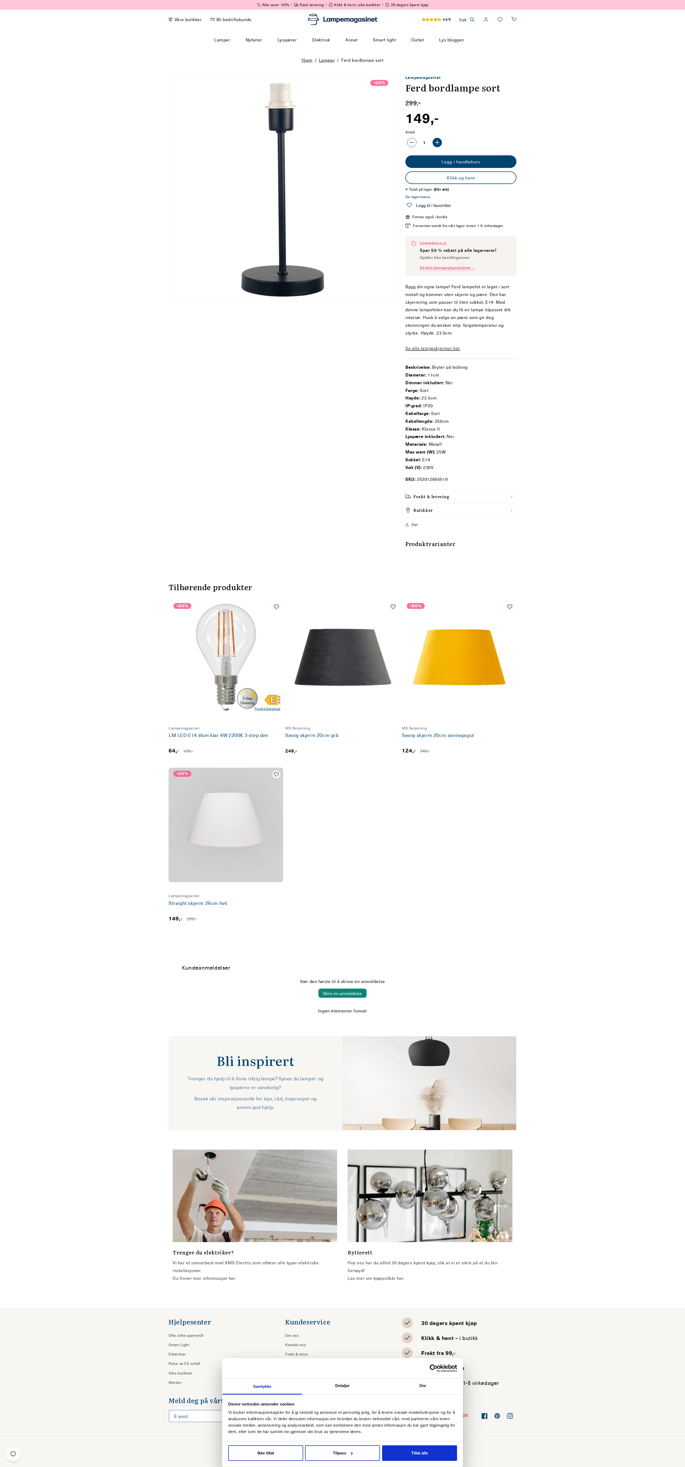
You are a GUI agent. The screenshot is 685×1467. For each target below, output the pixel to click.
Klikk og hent (461, 177)
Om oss (292, 1335)
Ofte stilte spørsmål (186, 1335)
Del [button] (415, 524)
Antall (410, 132)
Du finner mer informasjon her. (205, 1278)
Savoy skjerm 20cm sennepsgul (438, 735)
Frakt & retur (296, 1354)
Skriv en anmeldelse (342, 993)
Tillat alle (419, 1453)
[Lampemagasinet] (342, 19)
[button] (513, 19)
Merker (175, 1382)
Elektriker (177, 1354)
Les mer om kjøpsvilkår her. (376, 1278)
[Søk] (393, 50)
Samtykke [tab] (262, 1386)
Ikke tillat (265, 1453)
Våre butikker (180, 1373)
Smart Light (179, 1344)
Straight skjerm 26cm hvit (198, 903)
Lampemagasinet (423, 77)
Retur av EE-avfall (184, 1363)
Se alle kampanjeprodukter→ (447, 267)
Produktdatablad (267, 708)
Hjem (307, 60)
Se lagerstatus (418, 196)
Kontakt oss (295, 1344)
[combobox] (335, 49)
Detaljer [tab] (342, 1385)
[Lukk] (406, 49)
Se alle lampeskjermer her (432, 348)
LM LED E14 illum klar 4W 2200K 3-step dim (219, 735)
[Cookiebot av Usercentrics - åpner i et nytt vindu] (433, 1368)
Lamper (327, 60)
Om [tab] (422, 1385)
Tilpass (339, 1453)
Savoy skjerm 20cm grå (312, 735)
